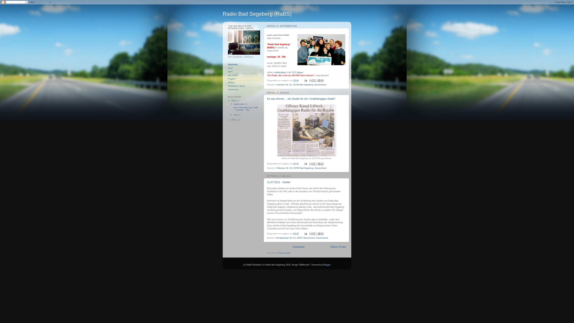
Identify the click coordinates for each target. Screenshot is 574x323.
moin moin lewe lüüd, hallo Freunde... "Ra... (245, 108)
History (231, 82)
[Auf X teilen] (316, 80)
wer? (230, 72)
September (239, 104)
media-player (280, 72)
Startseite (299, 246)
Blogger (326, 265)
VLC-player (297, 72)
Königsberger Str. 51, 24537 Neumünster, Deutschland (302, 238)
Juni (236, 115)
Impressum (233, 89)
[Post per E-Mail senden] (305, 80)
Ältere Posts (338, 246)
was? (230, 68)
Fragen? (232, 79)
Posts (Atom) (284, 253)
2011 (233, 120)
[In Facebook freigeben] (319, 80)
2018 (234, 101)
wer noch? (233, 75)
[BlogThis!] (313, 80)
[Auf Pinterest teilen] (322, 80)
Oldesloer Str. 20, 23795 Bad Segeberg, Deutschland (301, 168)
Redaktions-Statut (236, 86)
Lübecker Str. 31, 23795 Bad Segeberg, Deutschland (301, 85)
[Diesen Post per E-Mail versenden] (310, 80)
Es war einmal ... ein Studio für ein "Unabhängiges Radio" (301, 98)
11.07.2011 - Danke (278, 182)
